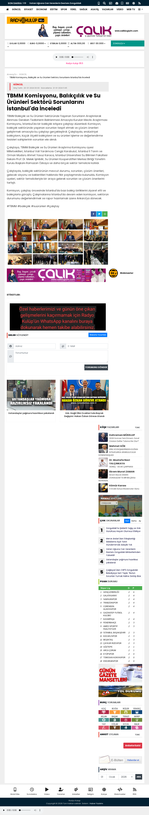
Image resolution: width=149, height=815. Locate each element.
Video (47, 794)
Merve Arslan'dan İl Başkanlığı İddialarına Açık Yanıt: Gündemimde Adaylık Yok (117, 541)
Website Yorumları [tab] (98, 335)
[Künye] (133, 3)
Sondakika (32, 794)
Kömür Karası (117, 485)
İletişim (90, 794)
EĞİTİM (53, 9)
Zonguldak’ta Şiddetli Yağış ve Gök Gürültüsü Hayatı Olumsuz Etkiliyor (121, 530)
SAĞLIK (83, 9)
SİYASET (28, 9)
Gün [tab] (127, 521)
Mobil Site (14, 794)
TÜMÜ (137, 427)
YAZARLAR (107, 9)
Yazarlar (61, 794)
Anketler (76, 794)
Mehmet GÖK (117, 446)
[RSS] (139, 3)
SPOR (64, 9)
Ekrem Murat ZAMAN (121, 471)
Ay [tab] (140, 521)
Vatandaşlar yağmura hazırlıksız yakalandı (119, 561)
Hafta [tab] (133, 521)
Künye (104, 794)
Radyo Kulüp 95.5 (74, 63)
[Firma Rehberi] (117, 3)
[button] (140, 9)
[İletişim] (110, 3)
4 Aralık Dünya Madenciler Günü (124, 488)
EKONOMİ (41, 9)
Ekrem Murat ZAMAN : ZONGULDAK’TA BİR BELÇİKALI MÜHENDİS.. (117, 477)
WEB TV (131, 9)
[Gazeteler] (127, 3)
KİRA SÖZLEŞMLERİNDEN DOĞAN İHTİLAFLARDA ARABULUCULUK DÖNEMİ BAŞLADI (118, 452)
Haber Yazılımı (96, 803)
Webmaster (120, 794)
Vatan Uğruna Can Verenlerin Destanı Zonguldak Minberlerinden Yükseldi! (120, 552)
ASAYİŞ (95, 9)
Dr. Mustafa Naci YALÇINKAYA (119, 461)
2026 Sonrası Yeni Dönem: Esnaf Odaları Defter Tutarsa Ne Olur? (124, 439)
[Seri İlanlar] (122, 3)
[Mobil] (98, 3)
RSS (134, 794)
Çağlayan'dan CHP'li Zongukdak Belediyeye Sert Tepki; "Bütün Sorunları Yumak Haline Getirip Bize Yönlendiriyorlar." (120, 573)
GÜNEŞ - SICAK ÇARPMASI (121, 466)
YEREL (73, 9)
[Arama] (104, 3)
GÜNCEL (16, 9)
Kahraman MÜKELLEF (122, 435)
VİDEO (120, 9)
